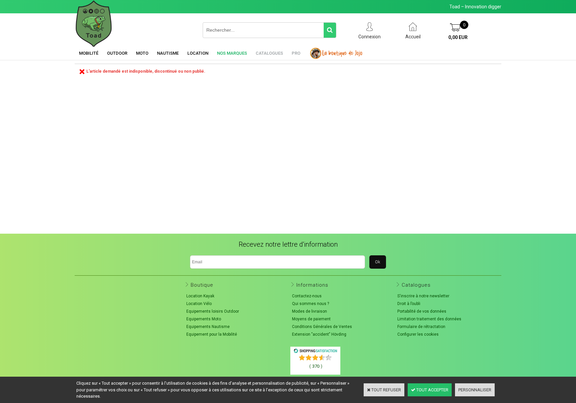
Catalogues (269, 53)
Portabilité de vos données (421, 311)
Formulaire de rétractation (421, 326)
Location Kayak (200, 296)
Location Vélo (199, 303)
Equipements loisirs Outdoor (212, 311)
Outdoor (117, 53)
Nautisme (168, 53)
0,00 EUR (458, 37)
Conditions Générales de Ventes (322, 326)
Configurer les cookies (418, 334)
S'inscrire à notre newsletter (423, 296)
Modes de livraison (309, 311)
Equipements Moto (203, 319)
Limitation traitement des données (429, 319)
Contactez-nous (307, 296)
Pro (296, 53)
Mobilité (88, 53)
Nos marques (232, 53)
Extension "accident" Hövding (319, 334)
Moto (142, 53)
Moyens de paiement (311, 319)
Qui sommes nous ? (310, 303)
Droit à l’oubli (408, 303)
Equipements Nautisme (208, 326)
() (315, 366)
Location (197, 53)
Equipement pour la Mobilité (211, 334)
